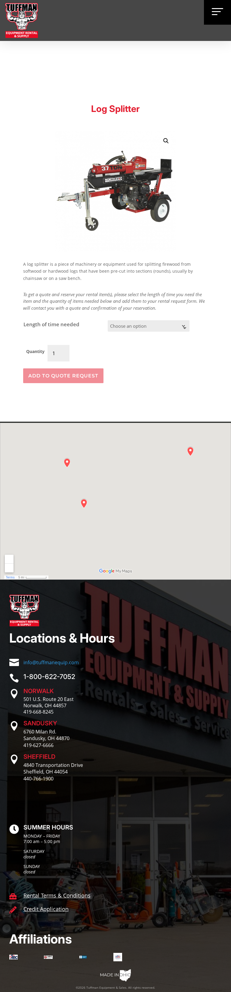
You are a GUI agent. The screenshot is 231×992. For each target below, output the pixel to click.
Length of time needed (51, 324)
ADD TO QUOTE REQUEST (63, 376)
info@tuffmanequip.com (51, 662)
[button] (166, 140)
